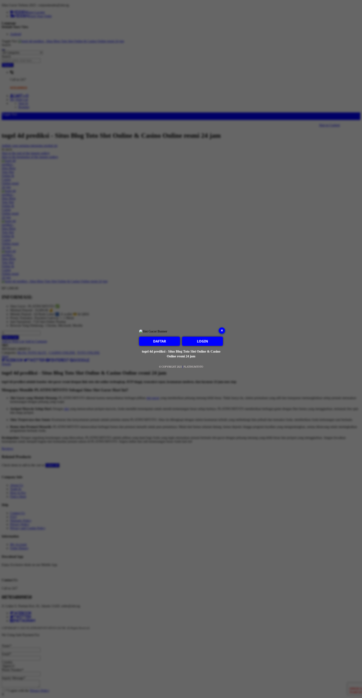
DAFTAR (159, 341)
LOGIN (202, 341)
